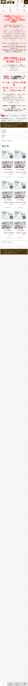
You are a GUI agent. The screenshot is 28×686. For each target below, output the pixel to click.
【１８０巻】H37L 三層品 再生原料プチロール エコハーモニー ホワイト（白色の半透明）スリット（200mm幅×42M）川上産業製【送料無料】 (7, 194)
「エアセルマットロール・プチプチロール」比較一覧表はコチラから (12, 125)
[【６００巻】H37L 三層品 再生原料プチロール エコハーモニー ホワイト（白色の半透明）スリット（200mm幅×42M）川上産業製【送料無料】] (8, 154)
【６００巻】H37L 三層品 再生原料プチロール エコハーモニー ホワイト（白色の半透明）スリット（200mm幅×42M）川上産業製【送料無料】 (7, 164)
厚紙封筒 (3, 11)
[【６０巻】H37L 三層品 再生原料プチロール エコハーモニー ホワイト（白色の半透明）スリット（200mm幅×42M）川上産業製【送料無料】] (8, 215)
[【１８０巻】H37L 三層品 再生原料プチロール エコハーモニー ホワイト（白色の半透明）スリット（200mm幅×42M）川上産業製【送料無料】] (8, 184)
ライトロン (17, 11)
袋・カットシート (17, 7)
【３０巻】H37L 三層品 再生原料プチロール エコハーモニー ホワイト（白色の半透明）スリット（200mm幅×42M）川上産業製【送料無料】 (20, 225)
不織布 (24, 11)
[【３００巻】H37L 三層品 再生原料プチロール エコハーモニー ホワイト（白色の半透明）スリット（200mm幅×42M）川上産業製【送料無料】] (20, 154)
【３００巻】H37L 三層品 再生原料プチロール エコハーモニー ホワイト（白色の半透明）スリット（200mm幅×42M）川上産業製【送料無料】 (20, 164)
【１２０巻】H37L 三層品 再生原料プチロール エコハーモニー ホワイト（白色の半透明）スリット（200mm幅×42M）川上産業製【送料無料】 (20, 194)
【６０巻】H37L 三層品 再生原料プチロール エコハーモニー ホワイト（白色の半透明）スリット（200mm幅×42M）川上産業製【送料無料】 (7, 225)
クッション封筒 (4, 7)
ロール (10, 7)
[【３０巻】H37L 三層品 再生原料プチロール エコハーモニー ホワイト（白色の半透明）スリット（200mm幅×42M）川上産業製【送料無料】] (20, 215)
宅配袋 (10, 11)
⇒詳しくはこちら (14, 70)
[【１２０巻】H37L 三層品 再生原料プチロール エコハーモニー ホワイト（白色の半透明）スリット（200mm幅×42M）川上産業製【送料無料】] (20, 184)
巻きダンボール (24, 7)
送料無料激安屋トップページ (7, 118)
